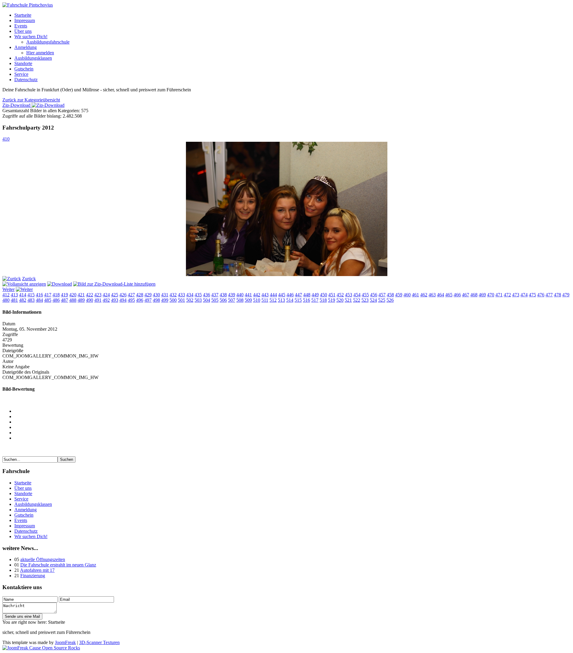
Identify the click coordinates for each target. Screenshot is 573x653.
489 (81, 300)
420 (72, 294)
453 (348, 294)
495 (131, 300)
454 (357, 294)
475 (532, 294)
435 (198, 294)
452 (340, 294)
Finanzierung (32, 575)
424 (106, 294)
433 (181, 294)
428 (139, 294)
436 (206, 294)
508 (240, 300)
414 (22, 294)
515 (298, 300)
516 (306, 300)
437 (214, 294)
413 (14, 294)
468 (474, 294)
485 (47, 300)
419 (64, 294)
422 (89, 294)
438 (223, 294)
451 (331, 294)
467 (465, 294)
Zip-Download (17, 105)
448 (306, 294)
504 (206, 300)
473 (515, 294)
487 (64, 300)
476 (540, 294)
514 (289, 300)
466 (457, 294)
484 (39, 300)
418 (56, 294)
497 (148, 300)
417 (47, 294)
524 (373, 300)
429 (148, 294)
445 (281, 294)
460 (407, 294)
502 (189, 300)
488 (72, 300)
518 (323, 300)
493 (114, 300)
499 (164, 300)
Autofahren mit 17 (37, 570)
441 (248, 294)
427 (131, 294)
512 (273, 300)
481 (14, 300)
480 (6, 300)
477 (549, 294)
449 (315, 294)
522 (356, 300)
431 (164, 294)
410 (6, 138)
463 (432, 294)
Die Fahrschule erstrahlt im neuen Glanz (58, 564)
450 (323, 294)
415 (31, 294)
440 (240, 294)
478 (557, 294)
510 (256, 300)
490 (89, 300)
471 (499, 294)
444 (273, 294)
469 (482, 294)
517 (314, 300)
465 (448, 294)
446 (290, 294)
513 (281, 300)
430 (156, 294)
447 (298, 294)
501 (181, 300)
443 (265, 294)
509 (248, 300)
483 (31, 300)
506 (223, 300)
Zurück (29, 278)
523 (365, 300)
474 (524, 294)
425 (114, 294)
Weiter (8, 289)
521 (348, 300)
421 (81, 294)
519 (331, 300)
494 (123, 300)
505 (214, 300)
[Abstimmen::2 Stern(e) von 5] (292, 422)
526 (390, 300)
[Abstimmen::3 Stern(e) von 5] (292, 427)
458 (390, 294)
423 (97, 294)
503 (198, 300)
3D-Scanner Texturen (99, 642)
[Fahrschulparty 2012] (286, 274)
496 (139, 300)
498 (156, 300)
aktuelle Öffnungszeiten (42, 559)
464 (440, 294)
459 (398, 294)
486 (56, 300)
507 (231, 300)
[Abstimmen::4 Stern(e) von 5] (292, 432)
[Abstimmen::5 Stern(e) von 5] (292, 438)
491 (97, 300)
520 (340, 300)
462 (423, 294)
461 (415, 294)
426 (123, 294)
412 (6, 294)
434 (189, 294)
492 (106, 300)
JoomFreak (65, 642)
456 (373, 294)
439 (231, 294)
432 (173, 294)
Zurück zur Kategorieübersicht (31, 99)
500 (173, 300)
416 (39, 294)
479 (565, 294)
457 (382, 294)
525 (381, 300)
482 (22, 300)
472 (507, 294)
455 (365, 294)
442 (256, 294)
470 (490, 294)
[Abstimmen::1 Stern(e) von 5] (292, 416)
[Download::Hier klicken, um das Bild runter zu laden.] (59, 284)
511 (264, 300)
